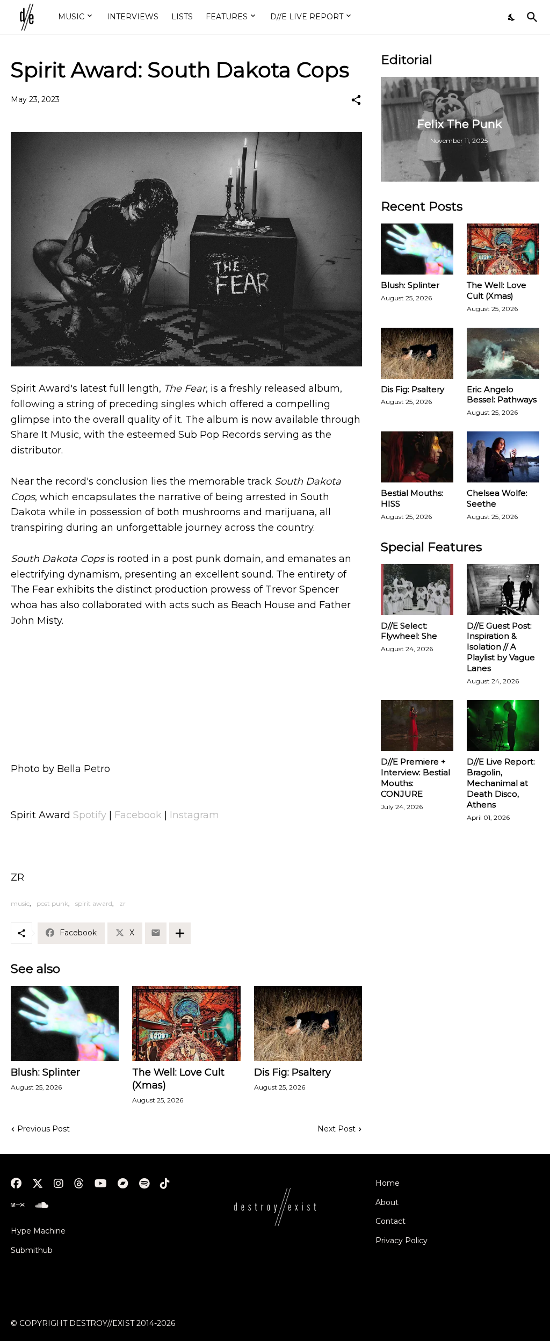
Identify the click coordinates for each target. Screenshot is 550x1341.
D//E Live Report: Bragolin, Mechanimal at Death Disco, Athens (501, 783)
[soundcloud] (41, 1205)
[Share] (356, 100)
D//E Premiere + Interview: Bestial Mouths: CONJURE (415, 777)
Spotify (89, 815)
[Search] (530, 17)
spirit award (93, 903)
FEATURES (227, 16)
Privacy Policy (401, 1240)
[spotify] (144, 1183)
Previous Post (43, 1129)
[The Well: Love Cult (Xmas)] (186, 1023)
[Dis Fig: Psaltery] (308, 1023)
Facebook (138, 815)
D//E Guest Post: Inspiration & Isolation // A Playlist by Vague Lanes (501, 647)
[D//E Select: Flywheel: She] (417, 589)
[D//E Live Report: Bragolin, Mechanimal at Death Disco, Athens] (503, 725)
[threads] (79, 1183)
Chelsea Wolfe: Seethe (497, 498)
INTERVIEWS (132, 16)
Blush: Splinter (45, 1072)
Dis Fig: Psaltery (292, 1072)
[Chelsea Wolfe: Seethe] (503, 456)
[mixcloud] (17, 1205)
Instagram (194, 815)
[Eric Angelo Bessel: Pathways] (503, 353)
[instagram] (58, 1183)
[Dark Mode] (512, 17)
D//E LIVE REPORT (306, 16)
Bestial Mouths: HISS (412, 498)
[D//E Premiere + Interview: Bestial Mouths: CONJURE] (417, 725)
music (20, 903)
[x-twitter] (37, 1183)
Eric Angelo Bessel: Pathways (502, 394)
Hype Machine (38, 1231)
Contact (390, 1221)
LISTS (182, 16)
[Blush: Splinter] (65, 1023)
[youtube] (101, 1183)
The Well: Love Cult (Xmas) (178, 1078)
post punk (52, 903)
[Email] (156, 933)
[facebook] (16, 1183)
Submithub (32, 1250)
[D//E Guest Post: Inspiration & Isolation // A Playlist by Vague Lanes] (503, 589)
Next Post (336, 1129)
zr (122, 903)
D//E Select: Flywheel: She (409, 631)
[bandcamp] (123, 1183)
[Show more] (180, 933)
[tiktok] (165, 1183)
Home (387, 1183)
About (387, 1202)
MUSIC (71, 16)
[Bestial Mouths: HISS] (417, 456)
